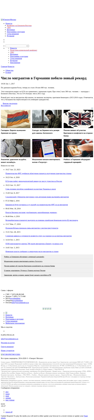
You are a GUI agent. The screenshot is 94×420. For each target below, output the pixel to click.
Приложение (15, 63)
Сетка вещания (13, 34)
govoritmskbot (15, 298)
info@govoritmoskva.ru (20, 303)
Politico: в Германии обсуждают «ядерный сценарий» (24, 257)
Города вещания (7, 347)
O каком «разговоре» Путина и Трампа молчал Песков (24, 270)
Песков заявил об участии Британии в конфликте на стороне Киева (29, 266)
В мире (8, 72)
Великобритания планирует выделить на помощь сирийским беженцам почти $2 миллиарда (42, 220)
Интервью (11, 30)
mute (7, 396)
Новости (9, 23)
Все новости (6, 105)
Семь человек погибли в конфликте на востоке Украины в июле (31, 189)
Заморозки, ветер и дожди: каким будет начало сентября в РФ (27, 275)
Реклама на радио (8, 343)
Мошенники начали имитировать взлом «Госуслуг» (23, 261)
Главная (4, 66)
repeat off (9, 412)
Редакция (10, 36)
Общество (9, 70)
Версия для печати (10, 103)
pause (8, 394)
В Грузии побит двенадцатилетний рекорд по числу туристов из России (34, 181)
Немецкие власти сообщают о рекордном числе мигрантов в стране (32, 251)
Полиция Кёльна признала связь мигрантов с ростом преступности (32, 228)
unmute (8, 398)
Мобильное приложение (15, 323)
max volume (10, 400)
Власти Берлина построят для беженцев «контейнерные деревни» (31, 212)
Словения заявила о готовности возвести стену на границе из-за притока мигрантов (39, 236)
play (7, 392)
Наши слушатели (7, 350)
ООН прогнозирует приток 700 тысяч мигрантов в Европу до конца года (34, 244)
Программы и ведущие (16, 32)
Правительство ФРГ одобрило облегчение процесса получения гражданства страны (38, 173)
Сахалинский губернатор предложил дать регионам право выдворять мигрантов (37, 197)
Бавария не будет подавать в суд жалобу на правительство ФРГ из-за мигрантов (37, 205)
